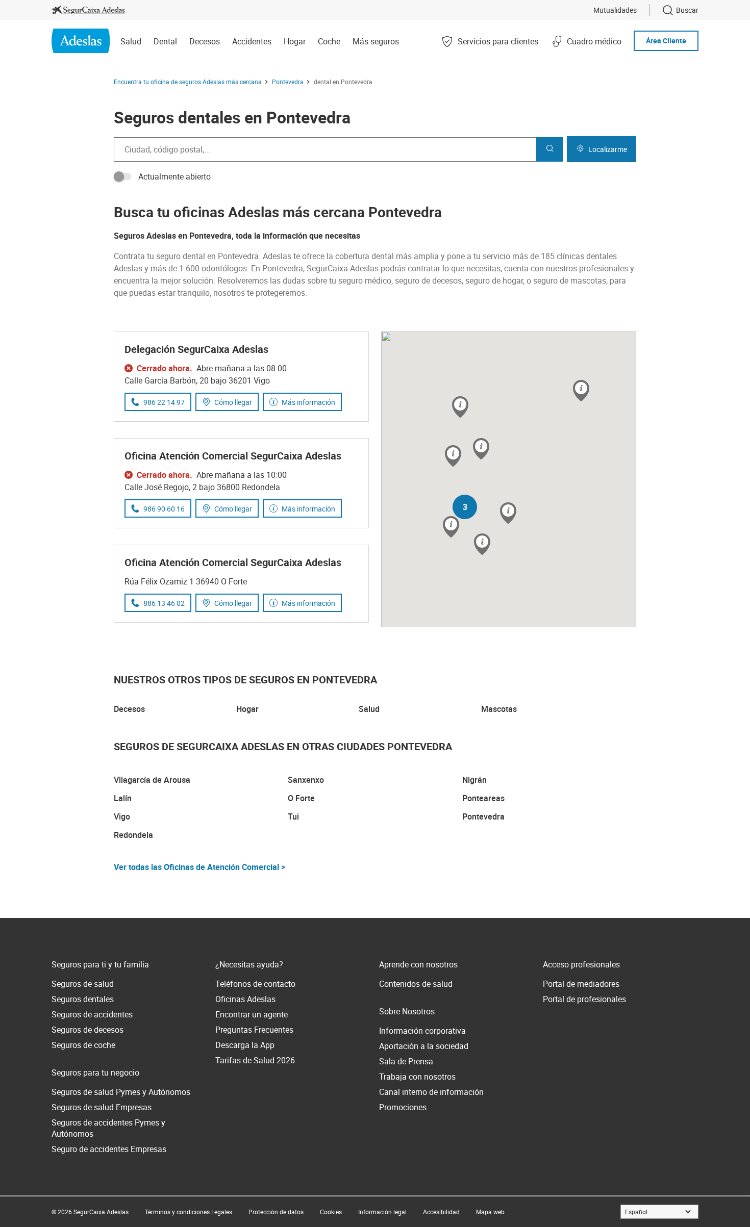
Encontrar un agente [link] (251, 1014)
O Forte (301, 798)
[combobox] (325, 149)
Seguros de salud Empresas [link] (102, 1107)
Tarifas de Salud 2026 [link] (255, 1060)
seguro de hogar (494, 280)
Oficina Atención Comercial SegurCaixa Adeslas (232, 456)
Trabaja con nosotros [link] (417, 1076)
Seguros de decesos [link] (87, 1029)
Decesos (129, 708)
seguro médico (364, 280)
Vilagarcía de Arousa (152, 779)
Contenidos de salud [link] (416, 983)
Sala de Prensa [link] (406, 1061)
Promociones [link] (403, 1107)
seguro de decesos (428, 280)
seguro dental (180, 256)
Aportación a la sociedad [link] (423, 1046)
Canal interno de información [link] (431, 1091)
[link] (88, 10)
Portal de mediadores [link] (581, 983)
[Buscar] (549, 149)
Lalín (123, 798)
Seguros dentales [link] (83, 999)
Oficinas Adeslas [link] (245, 999)
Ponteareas (483, 798)
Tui (293, 816)
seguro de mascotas (569, 280)
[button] (481, 449)
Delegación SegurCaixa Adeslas (196, 349)
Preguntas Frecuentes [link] (254, 1029)
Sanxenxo (306, 779)
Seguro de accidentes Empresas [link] (109, 1149)
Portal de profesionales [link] (584, 999)
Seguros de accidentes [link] (92, 1014)
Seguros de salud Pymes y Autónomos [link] (121, 1091)
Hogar (247, 708)
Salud (369, 708)
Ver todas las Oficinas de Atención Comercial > (199, 867)
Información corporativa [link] (422, 1030)
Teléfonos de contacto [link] (255, 983)
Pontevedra (483, 816)
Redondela (133, 834)
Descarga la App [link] (244, 1045)
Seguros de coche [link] (83, 1045)
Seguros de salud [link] (83, 983)
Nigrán (474, 779)
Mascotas (499, 708)
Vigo (122, 816)
